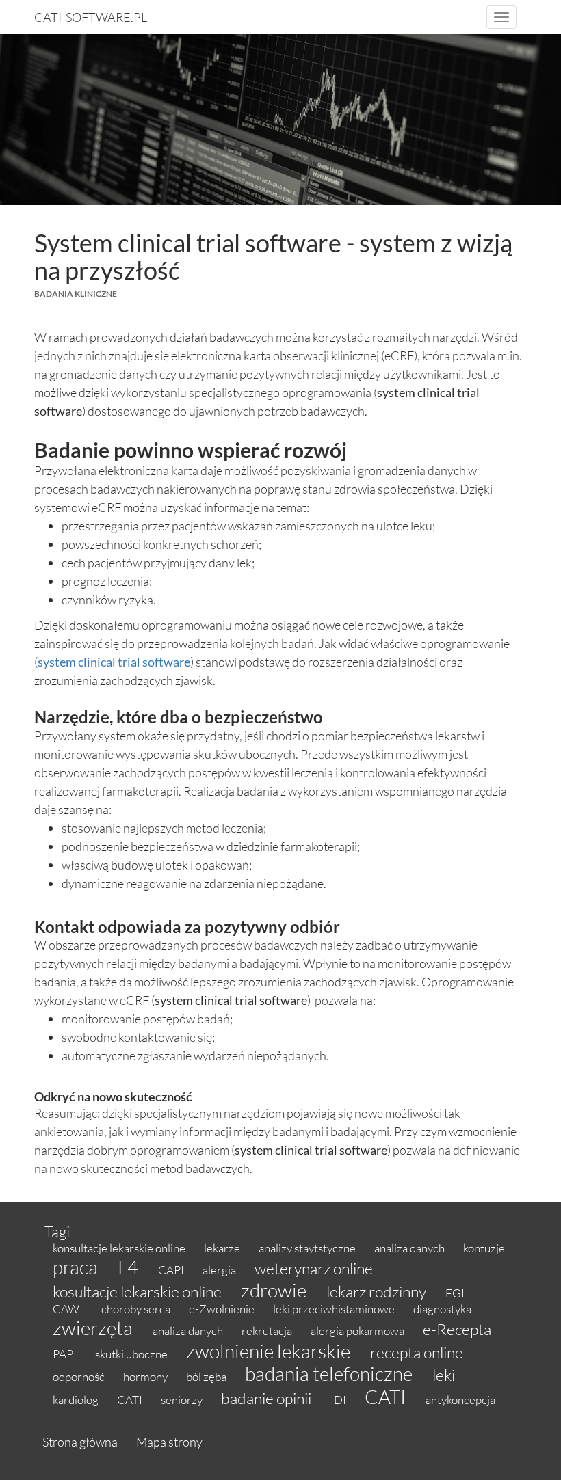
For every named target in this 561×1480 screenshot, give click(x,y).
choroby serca (136, 1309)
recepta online (416, 1352)
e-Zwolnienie (223, 1309)
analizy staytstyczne (308, 1248)
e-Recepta (457, 1328)
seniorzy (183, 1399)
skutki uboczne (132, 1354)
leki (443, 1374)
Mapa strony (169, 1441)
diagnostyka (442, 1309)
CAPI (172, 1270)
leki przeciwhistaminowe (335, 1309)
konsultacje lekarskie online (120, 1248)
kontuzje (484, 1248)
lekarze (223, 1248)
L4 (130, 1266)
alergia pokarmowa (358, 1330)
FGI (455, 1293)
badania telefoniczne (330, 1373)
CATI (130, 1399)
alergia (220, 1270)
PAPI (66, 1354)
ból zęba (207, 1376)
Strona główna (80, 1441)
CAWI (69, 1309)
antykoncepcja (460, 1399)
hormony (146, 1376)
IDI (339, 1399)
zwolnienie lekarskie (270, 1350)
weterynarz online (314, 1268)
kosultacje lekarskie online (138, 1291)
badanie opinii (267, 1398)
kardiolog (77, 1399)
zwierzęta (94, 1327)
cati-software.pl (90, 17)
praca (77, 1266)
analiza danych (410, 1248)
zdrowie (275, 1290)
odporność (80, 1376)
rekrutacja (268, 1330)
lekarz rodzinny (377, 1291)
